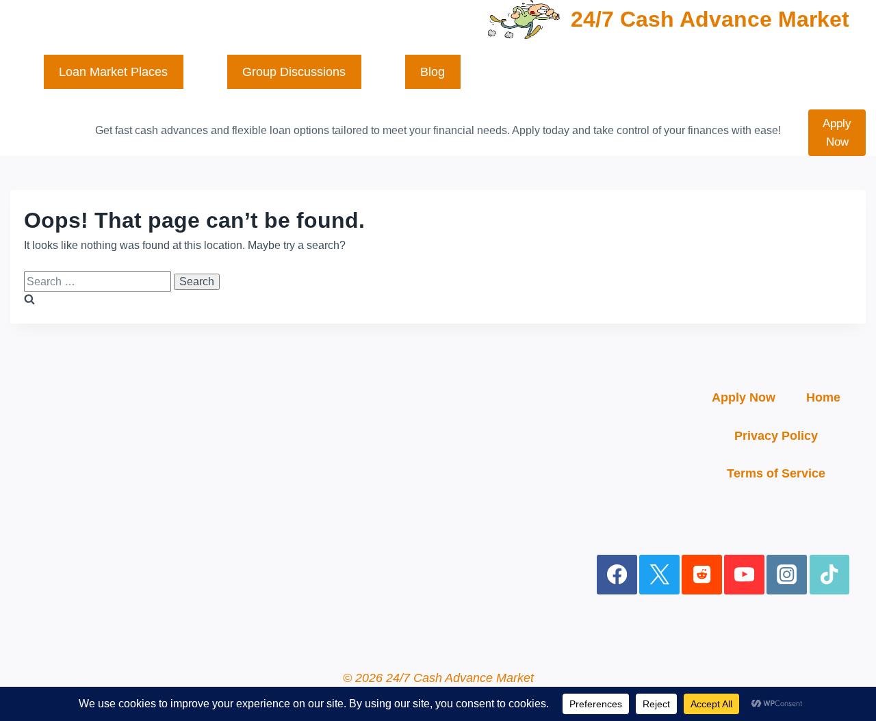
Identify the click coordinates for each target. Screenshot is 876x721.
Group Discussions (294, 72)
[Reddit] (702, 575)
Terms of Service (776, 473)
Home (823, 397)
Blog (432, 72)
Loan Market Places (113, 72)
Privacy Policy (776, 436)
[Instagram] (786, 575)
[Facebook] (617, 575)
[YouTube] (744, 575)
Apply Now (837, 132)
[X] (659, 575)
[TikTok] (830, 575)
